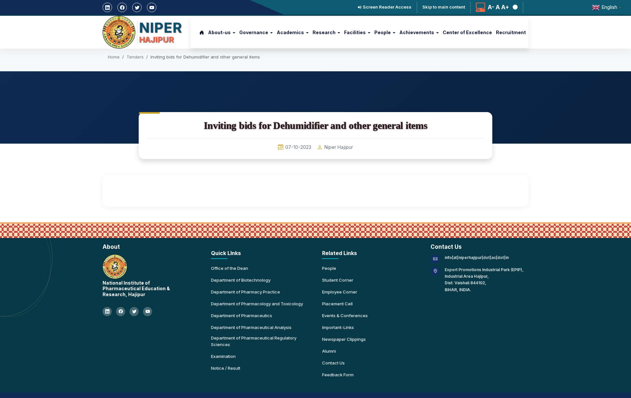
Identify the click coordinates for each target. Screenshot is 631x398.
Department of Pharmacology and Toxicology (257, 303)
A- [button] (491, 7)
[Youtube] (151, 7)
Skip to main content (443, 7)
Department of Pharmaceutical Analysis (251, 327)
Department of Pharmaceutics (241, 315)
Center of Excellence (467, 32)
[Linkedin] (107, 7)
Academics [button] (290, 32)
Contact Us (333, 362)
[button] (514, 8)
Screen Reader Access (386, 7)
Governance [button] (253, 32)
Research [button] (324, 32)
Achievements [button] (416, 32)
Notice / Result (225, 368)
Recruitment (511, 32)
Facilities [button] (355, 32)
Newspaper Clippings (344, 339)
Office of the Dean (229, 268)
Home (114, 56)
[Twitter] (137, 7)
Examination (223, 356)
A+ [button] (505, 7)
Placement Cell (337, 303)
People (329, 268)
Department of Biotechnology (240, 280)
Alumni (329, 351)
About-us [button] (219, 32)
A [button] (498, 7)
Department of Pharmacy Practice (245, 291)
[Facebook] (122, 7)
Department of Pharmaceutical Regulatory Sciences (253, 341)
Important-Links (338, 327)
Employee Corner (339, 291)
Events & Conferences (345, 315)
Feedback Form (338, 374)
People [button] (382, 32)
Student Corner (337, 280)
